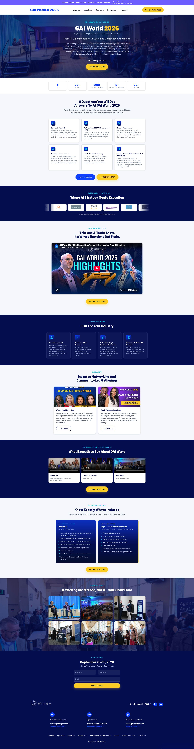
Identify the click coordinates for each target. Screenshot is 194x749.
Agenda (76, 10)
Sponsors (100, 10)
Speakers (88, 10)
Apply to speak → (133, 726)
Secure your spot (97, 67)
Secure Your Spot (153, 10)
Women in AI (82, 735)
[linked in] (155, 704)
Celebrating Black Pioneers (100, 735)
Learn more (63, 429)
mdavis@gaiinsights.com (97, 723)
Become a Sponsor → (96, 726)
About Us (142, 735)
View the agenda (85, 177)
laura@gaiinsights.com (59, 723)
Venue (125, 10)
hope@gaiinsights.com (135, 723)
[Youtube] (161, 704)
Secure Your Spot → (58, 726)
